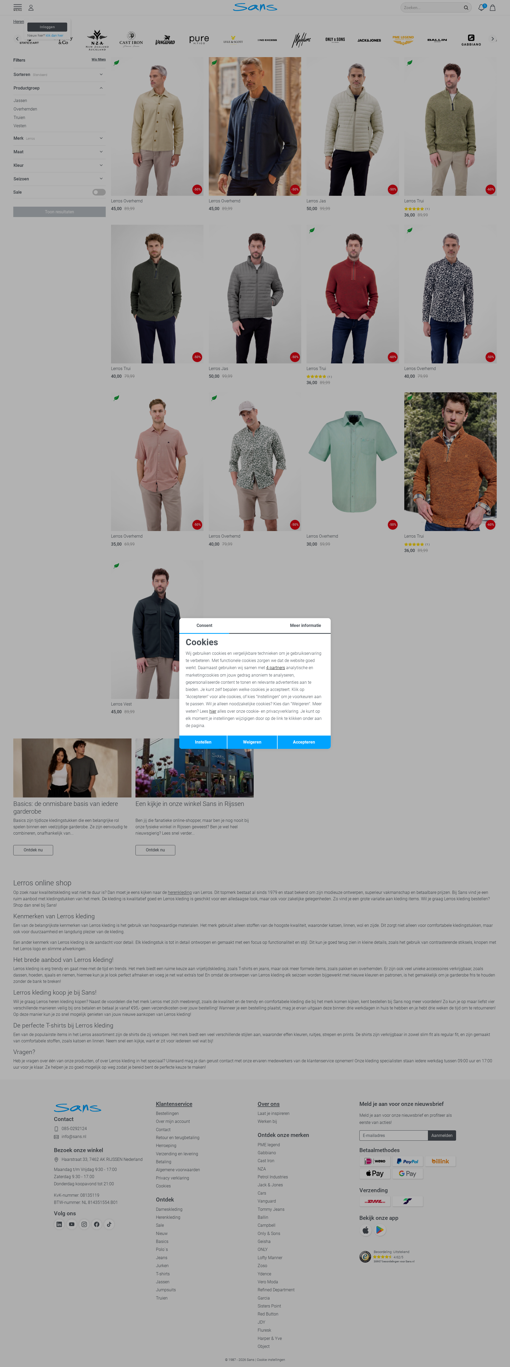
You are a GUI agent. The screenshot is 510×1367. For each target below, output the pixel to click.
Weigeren (252, 742)
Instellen (203, 742)
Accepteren (304, 742)
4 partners (275, 667)
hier (212, 711)
